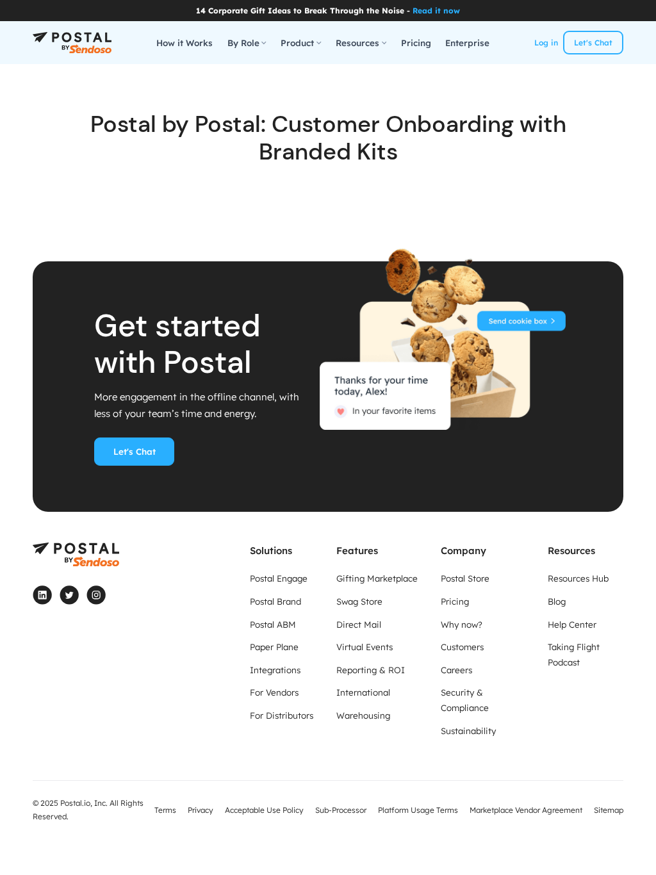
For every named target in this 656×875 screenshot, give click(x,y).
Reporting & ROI (370, 669)
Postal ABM (273, 624)
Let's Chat (593, 42)
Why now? (461, 624)
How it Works (184, 42)
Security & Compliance (465, 700)
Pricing (416, 42)
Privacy (200, 810)
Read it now (436, 10)
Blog (557, 601)
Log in (546, 42)
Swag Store (359, 601)
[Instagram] (96, 595)
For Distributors (281, 715)
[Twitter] (69, 595)
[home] (72, 43)
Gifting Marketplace (377, 578)
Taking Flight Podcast (574, 654)
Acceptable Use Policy (264, 810)
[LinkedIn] (42, 595)
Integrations (275, 669)
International (363, 692)
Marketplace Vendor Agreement (526, 810)
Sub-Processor (340, 810)
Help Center (572, 624)
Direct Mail (358, 624)
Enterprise (467, 42)
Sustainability (468, 730)
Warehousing (363, 715)
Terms (165, 810)
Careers (456, 669)
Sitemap (608, 810)
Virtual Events (364, 646)
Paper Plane (274, 646)
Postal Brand (275, 601)
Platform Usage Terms (418, 810)
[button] (246, 43)
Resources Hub (578, 578)
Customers (462, 646)
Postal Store (465, 578)
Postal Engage (279, 578)
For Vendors (274, 692)
